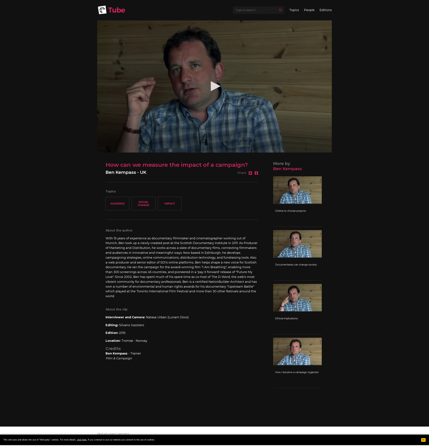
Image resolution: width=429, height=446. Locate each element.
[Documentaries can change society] (297, 255)
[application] (214, 86)
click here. (82, 439)
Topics (294, 10)
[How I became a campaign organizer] (297, 363)
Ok (423, 440)
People (309, 10)
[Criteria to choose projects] (297, 201)
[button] (214, 86)
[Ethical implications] (297, 309)
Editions (326, 10)
